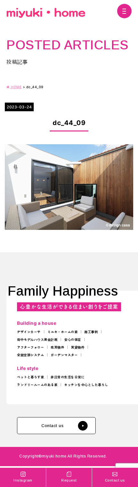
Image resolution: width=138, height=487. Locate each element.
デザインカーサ (29, 332)
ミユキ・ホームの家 (62, 332)
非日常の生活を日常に (67, 377)
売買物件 (57, 347)
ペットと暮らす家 (30, 377)
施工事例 (91, 332)
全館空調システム (30, 355)
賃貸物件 (77, 347)
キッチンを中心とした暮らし (86, 385)
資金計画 (50, 339)
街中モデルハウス (30, 339)
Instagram (22, 480)
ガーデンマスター (64, 355)
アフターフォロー (30, 347)
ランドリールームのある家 (37, 385)
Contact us (52, 425)
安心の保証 (72, 339)
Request (69, 480)
